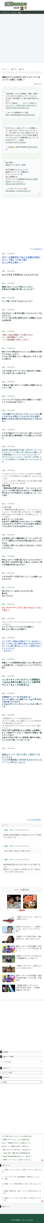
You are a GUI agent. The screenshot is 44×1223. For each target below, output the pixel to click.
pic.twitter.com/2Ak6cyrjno (19, 108)
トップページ (5, 12)
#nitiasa (30, 179)
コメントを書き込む (22, 890)
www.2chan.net (38, 249)
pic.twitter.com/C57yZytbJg (16, 142)
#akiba (28, 105)
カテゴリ (14, 12)
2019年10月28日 (28, 115)
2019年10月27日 (23, 191)
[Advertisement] (22, 38)
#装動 (18, 105)
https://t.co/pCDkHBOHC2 (15, 184)
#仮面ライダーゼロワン (15, 181)
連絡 (19, 12)
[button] (40, 1061)
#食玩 (23, 105)
